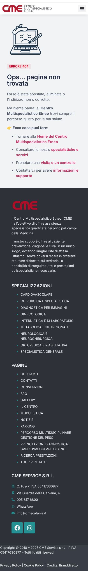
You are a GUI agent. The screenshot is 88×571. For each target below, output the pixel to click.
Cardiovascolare (36, 294)
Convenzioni (32, 387)
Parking (28, 426)
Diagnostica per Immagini (44, 307)
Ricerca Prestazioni (39, 455)
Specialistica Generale (42, 351)
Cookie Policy (34, 565)
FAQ (24, 394)
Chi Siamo (29, 374)
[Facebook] (17, 527)
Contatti (29, 380)
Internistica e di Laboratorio (47, 321)
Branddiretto (68, 565)
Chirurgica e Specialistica (45, 301)
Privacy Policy (10, 565)
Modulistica (32, 413)
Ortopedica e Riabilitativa (44, 345)
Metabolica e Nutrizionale (45, 327)
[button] (82, 8)
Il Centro (29, 406)
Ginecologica (33, 314)
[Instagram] (29, 527)
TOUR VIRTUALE (33, 462)
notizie (27, 420)
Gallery (28, 400)
